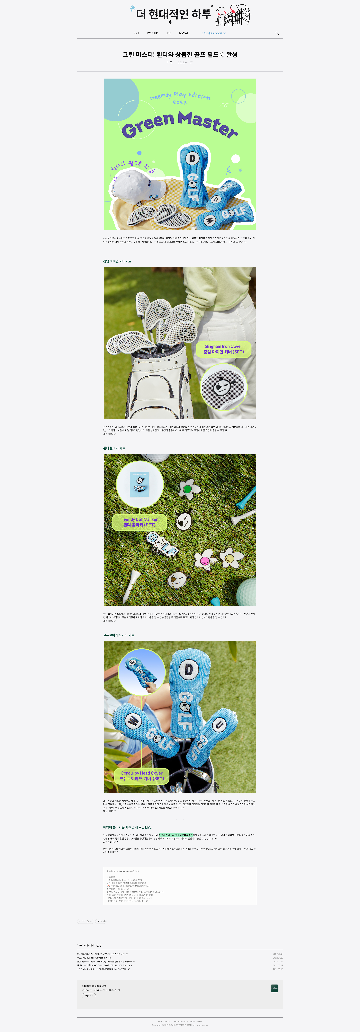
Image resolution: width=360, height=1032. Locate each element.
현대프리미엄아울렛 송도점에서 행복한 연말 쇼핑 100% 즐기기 (102, 965)
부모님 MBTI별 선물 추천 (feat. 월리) (92, 958)
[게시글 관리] (91, 921)
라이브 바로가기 (111, 842)
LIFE (169, 62)
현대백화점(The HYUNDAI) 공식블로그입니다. (101, 990)
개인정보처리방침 (195, 1021)
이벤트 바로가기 (111, 852)
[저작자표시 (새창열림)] (104, 921)
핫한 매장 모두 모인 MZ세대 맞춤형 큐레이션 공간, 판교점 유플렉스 (104, 961)
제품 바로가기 (109, 811)
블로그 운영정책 (179, 1021)
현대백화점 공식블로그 (94, 986)
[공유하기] (87, 921)
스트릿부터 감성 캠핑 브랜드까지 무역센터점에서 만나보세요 (102, 969)
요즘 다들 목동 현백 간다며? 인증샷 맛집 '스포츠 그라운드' (101, 954)
